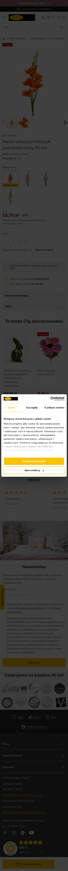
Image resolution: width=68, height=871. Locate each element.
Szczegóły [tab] (32, 407)
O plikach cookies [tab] (54, 407)
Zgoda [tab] (11, 407)
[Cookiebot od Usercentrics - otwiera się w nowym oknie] (50, 399)
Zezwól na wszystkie (34, 461)
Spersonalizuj (32, 470)
